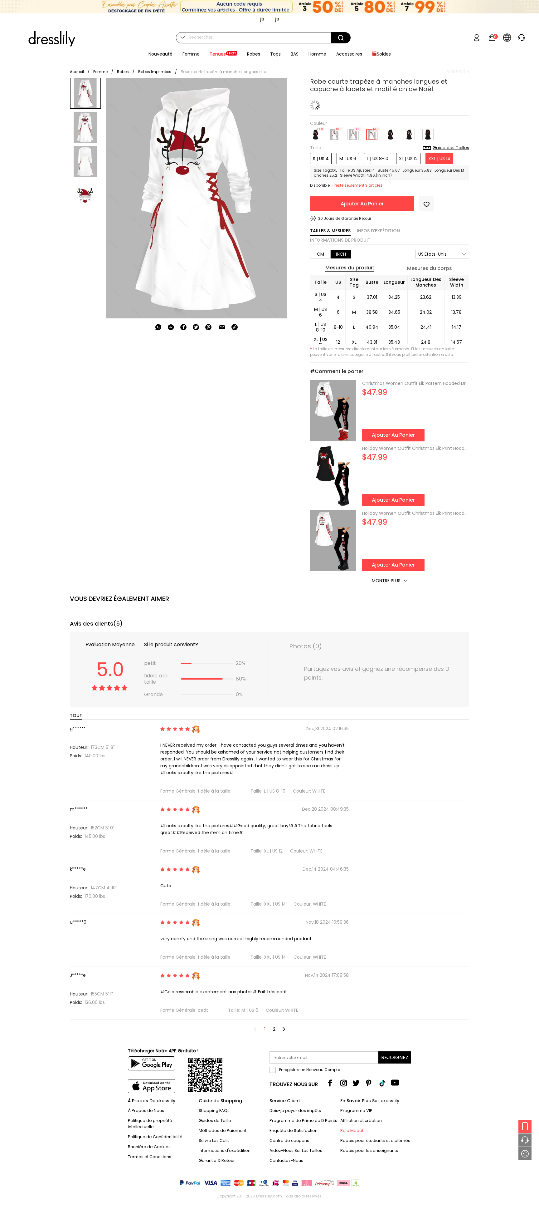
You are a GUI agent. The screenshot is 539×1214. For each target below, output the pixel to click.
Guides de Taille (215, 1120)
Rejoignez (394, 1057)
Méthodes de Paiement (222, 1130)
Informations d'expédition (224, 1150)
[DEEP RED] (334, 132)
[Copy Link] (234, 327)
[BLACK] (315, 132)
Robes (123, 71)
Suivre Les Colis (214, 1140)
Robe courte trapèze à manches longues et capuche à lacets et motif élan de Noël (224, 71)
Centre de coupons (289, 1140)
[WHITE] (372, 132)
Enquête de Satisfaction (294, 1130)
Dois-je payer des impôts (295, 1110)
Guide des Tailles (451, 148)
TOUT (76, 715)
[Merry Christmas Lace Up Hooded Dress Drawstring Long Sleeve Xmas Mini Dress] (390, 132)
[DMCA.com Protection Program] (355, 1184)
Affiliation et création (361, 1120)
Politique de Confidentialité (155, 1137)
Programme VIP (356, 1110)
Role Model (351, 1130)
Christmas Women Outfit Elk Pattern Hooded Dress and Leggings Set (415, 383)
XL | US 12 (408, 158)
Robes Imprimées (154, 71)
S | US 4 (321, 158)
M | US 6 (347, 158)
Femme (100, 71)
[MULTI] (353, 132)
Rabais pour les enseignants (369, 1150)
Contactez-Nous (286, 1160)
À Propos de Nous (146, 1110)
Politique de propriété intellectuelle (150, 1124)
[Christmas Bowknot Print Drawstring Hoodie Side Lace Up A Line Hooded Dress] (428, 132)
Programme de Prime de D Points (303, 1120)
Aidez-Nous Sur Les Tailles (296, 1150)
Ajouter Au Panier (362, 203)
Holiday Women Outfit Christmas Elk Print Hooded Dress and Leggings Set (415, 448)
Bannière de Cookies (149, 1147)
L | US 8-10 (377, 158)
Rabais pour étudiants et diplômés (375, 1140)
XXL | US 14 (439, 158)
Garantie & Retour (217, 1160)
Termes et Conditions (149, 1157)
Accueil (77, 71)
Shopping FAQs (214, 1110)
